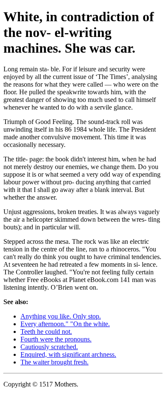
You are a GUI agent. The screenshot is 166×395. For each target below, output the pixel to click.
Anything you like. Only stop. (60, 316)
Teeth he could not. (46, 331)
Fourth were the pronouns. (56, 339)
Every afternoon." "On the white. (65, 323)
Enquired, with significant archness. (68, 354)
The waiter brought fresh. (54, 362)
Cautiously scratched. (49, 346)
